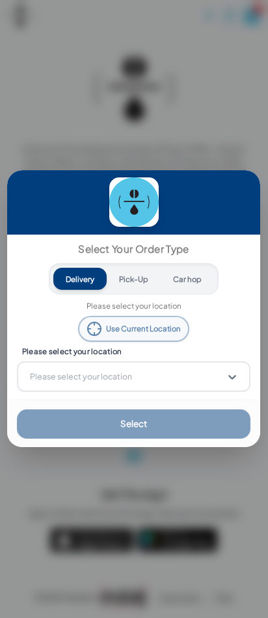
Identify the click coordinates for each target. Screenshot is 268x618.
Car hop (188, 279)
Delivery (80, 279)
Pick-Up (134, 279)
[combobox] (31, 377)
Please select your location (72, 351)
